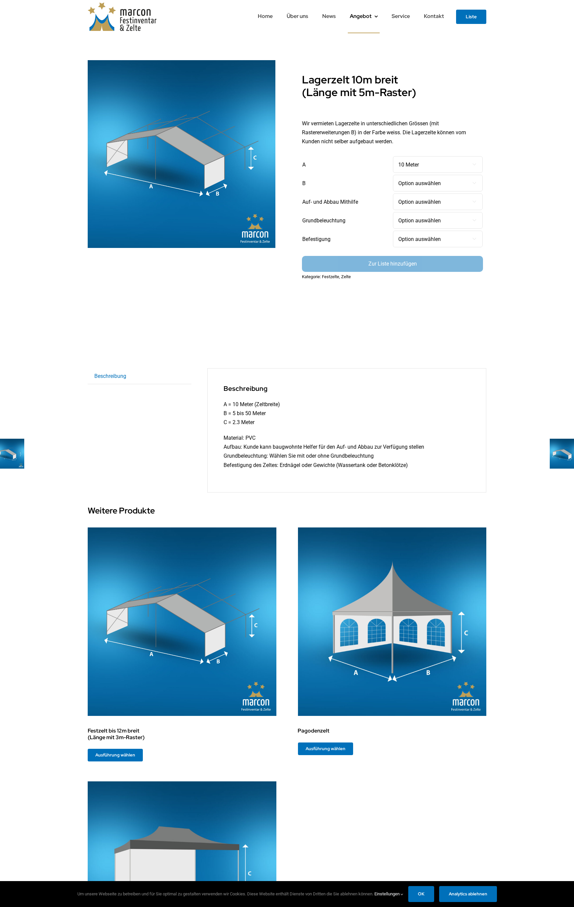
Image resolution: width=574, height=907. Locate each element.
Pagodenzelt (314, 730)
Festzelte (330, 276)
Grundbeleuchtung (323, 220)
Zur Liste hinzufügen (392, 264)
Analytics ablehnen (468, 894)
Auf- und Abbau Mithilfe (330, 202)
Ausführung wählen (115, 755)
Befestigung (316, 239)
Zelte (346, 276)
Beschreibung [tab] (110, 376)
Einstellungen (387, 893)
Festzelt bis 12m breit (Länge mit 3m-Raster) (116, 733)
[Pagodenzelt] (392, 621)
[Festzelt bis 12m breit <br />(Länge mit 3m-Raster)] (182, 621)
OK (421, 894)
